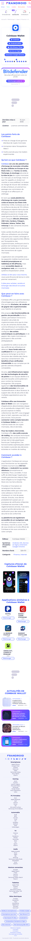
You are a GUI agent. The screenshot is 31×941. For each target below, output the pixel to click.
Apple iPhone (16, 764)
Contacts (15, 931)
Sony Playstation (15, 790)
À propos (15, 929)
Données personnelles (15, 934)
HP (15, 805)
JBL (15, 856)
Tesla (15, 825)
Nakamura (15, 905)
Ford (15, 819)
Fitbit (15, 873)
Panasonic (15, 836)
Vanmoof (15, 908)
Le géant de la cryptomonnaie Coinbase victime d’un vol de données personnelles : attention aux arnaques (19, 702)
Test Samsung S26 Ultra (21, 924)
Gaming (15, 779)
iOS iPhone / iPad (16, 47)
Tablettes (15, 882)
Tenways (15, 906)
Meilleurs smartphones (9, 911)
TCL (15, 842)
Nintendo (15, 787)
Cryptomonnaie (16, 698)
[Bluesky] (25, 759)
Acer (15, 798)
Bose (15, 853)
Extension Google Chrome (15, 55)
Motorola (15, 769)
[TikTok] (22, 759)
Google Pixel (15, 766)
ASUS (15, 781)
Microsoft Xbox (15, 786)
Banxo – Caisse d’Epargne (22, 615)
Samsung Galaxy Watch (15, 877)
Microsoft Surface (15, 807)
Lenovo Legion (15, 784)
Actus (2, 7)
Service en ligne (15, 51)
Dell (15, 801)
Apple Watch (15, 871)
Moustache (15, 903)
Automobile (15, 812)
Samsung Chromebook (16, 809)
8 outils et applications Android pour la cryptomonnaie (19, 741)
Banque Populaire (22, 634)
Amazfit (15, 869)
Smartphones (15, 762)
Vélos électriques (15, 896)
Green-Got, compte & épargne (7, 652)
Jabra (15, 854)
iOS (20, 543)
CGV (15, 935)
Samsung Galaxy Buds (15, 859)
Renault (15, 824)
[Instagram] (8, 759)
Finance (23, 19)
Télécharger (11, 19)
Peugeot (15, 822)
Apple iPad (15, 885)
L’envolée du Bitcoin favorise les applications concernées (18, 728)
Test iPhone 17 (24, 914)
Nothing (15, 857)
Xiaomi (15, 775)
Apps (18, 19)
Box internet (6, 924)
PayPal (8, 614)
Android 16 (23, 918)
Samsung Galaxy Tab (15, 891)
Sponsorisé (14, 84)
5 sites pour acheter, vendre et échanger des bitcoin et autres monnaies (13, 285)
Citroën (15, 818)
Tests (8, 7)
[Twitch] (20, 759)
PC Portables (15, 795)
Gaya (15, 901)
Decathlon (15, 900)
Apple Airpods (15, 851)
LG (15, 834)
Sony (15, 841)
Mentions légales (15, 928)
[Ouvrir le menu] (2, 3)
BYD (15, 816)
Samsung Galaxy (16, 772)
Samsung (15, 839)
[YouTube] (17, 759)
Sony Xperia (15, 773)
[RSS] (14, 759)
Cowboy (15, 898)
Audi (15, 814)
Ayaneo (15, 782)
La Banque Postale (7, 634)
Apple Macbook (15, 799)
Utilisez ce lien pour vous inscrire (14, 275)
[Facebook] (11, 759)
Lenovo (15, 802)
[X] (6, 759)
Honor (15, 804)
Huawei (15, 767)
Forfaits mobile (24, 911)
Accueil (3, 19)
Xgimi (15, 844)
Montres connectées (15, 867)
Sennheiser (15, 860)
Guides (14, 7)
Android (16, 39)
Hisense (15, 833)
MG (15, 821)
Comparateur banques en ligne (15, 921)
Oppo (15, 770)
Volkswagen (15, 827)
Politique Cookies (15, 932)
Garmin (15, 874)
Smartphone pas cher (9, 914)
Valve (15, 792)
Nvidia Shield (15, 789)
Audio (15, 849)
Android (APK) (16, 43)
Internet (23, 555)
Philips (16, 837)
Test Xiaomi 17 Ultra (10, 918)
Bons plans (21, 7)
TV (15, 831)
